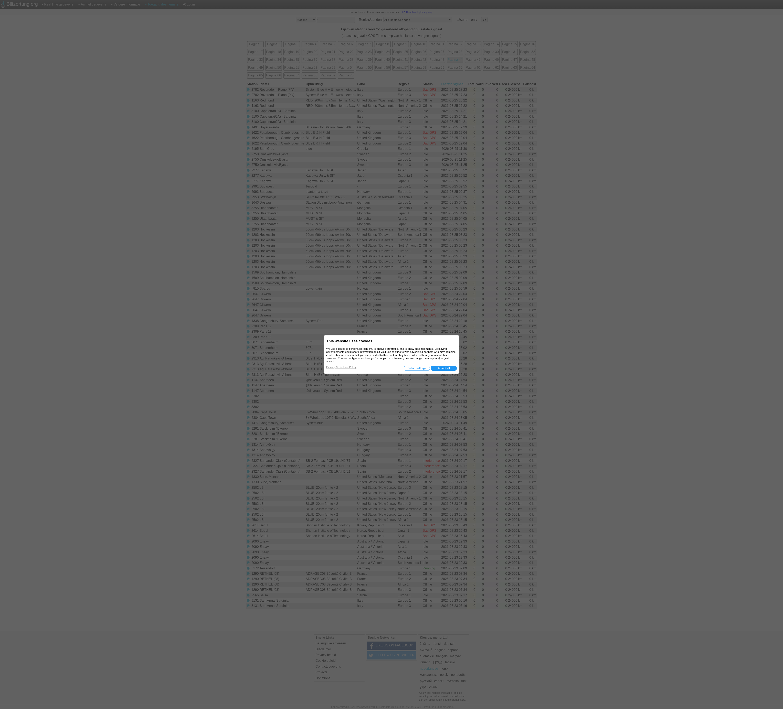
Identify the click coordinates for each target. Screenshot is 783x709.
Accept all (444, 368)
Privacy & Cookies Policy (341, 367)
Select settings (417, 368)
